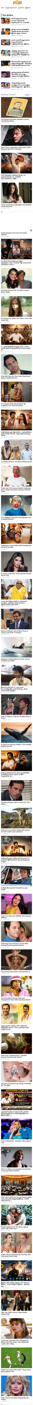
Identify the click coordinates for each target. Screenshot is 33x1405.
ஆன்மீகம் (21, 7)
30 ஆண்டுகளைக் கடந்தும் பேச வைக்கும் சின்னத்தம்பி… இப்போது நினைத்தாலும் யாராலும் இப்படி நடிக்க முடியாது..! (21, 87)
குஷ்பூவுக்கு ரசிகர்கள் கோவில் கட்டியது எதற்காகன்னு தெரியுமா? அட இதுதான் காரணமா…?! (21, 76)
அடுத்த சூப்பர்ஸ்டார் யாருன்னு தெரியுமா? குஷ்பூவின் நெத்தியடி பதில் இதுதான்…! (20, 53)
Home (2, 7)
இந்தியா (28, 7)
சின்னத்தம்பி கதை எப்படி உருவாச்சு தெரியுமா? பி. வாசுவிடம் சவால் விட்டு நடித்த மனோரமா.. (21, 22)
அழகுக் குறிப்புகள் (11, 7)
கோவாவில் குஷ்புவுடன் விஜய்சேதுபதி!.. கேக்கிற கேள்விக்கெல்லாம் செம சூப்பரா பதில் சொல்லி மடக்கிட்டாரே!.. (21, 65)
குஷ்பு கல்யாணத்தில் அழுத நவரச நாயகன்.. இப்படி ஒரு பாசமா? (20, 31)
